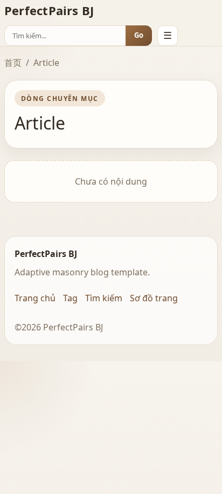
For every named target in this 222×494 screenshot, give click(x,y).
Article (46, 63)
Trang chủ (35, 298)
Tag (70, 298)
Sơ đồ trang (154, 298)
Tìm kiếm (103, 298)
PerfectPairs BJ (49, 10)
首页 (13, 63)
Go (138, 35)
